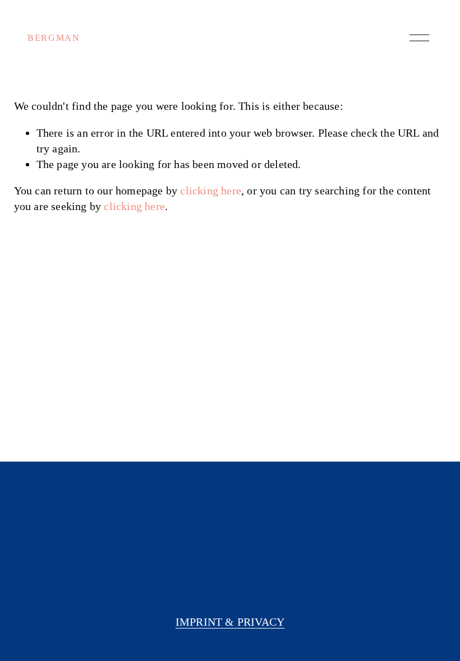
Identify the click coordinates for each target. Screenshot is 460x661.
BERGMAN (53, 38)
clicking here (210, 190)
